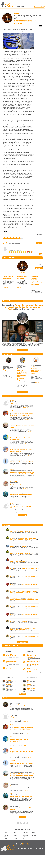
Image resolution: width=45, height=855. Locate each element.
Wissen (6, 836)
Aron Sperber (12, 458)
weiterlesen (5, 287)
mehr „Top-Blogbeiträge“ (22, 391)
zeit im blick (8, 680)
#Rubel (20, 448)
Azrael (36, 363)
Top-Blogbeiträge (7, 354)
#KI (14, 412)
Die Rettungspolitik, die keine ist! (22, 277)
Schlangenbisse (13, 403)
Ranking (29, 850)
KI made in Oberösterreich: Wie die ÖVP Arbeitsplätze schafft (20, 438)
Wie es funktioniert (22, 848)
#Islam (14, 460)
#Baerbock (15, 493)
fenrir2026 (8, 667)
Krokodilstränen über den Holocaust (11, 662)
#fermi (16, 412)
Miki (11, 628)
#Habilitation (15, 482)
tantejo (11, 530)
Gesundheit (25, 835)
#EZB (33, 20)
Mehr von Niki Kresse (9, 257)
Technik (6, 835)
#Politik (32, 274)
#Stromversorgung (28, 470)
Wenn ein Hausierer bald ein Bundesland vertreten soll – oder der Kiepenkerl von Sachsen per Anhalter (23, 307)
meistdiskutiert (30, 651)
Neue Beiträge (7, 396)
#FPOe (16, 424)
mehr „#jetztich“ (22, 816)
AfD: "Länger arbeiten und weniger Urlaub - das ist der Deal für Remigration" (36, 370)
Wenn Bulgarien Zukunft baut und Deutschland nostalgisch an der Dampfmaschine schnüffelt (22, 473)
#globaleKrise (19, 367)
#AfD (40, 365)
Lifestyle (15, 838)
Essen (15, 836)
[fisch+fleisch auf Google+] (27, 823)
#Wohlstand (20, 504)
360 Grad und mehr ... (15, 484)
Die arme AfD (24, 546)
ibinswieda (12, 400)
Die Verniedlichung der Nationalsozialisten (31, 656)
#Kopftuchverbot (19, 460)
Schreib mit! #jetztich (39, 6)
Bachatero (12, 568)
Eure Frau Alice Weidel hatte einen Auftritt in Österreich (21, 808)
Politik (5, 832)
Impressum (29, 847)
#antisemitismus (6, 368)
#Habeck (19, 493)
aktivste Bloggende (9, 677)
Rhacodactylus (12, 422)
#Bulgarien (22, 470)
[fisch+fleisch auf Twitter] (21, 823)
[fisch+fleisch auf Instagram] (24, 823)
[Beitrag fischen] (39, 243)
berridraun (12, 576)
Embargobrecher (9, 654)
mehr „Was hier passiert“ (22, 642)
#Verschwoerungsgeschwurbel (9, 367)
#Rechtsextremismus (22, 424)
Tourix (28, 654)
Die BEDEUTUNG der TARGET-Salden (8, 277)
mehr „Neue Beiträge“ (22, 515)
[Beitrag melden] (39, 235)
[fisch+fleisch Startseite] (22, 4)
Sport (33, 832)
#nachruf (18, 703)
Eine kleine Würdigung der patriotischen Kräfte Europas (22, 426)
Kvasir (11, 491)
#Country (15, 703)
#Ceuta (7, 366)
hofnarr (11, 446)
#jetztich (5, 697)
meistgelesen (8, 651)
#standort (38, 274)
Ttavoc (11, 434)
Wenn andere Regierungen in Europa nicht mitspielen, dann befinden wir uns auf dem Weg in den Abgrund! (36, 281)
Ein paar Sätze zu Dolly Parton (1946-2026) (21, 705)
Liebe (5, 833)
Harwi (29, 318)
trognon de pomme (13, 481)
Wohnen (25, 836)
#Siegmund (25, 309)
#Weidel (14, 448)
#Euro (28, 20)
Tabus (15, 833)
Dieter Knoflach (22, 363)
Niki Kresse (16, 13)
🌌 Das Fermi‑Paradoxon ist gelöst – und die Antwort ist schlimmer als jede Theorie (21, 414)
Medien (33, 833)
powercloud (12, 469)
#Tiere (11, 401)
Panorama (25, 832)
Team (19, 850)
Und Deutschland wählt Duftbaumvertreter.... (21, 495)
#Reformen (33, 275)
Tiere (24, 838)
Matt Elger (12, 546)
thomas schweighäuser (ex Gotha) (8, 364)
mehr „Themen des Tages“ (22, 349)
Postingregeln (39, 847)
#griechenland (6, 275)
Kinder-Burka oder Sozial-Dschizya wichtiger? (21, 462)
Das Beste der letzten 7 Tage (10, 645)
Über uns (20, 847)
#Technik (11, 412)
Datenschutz (29, 848)
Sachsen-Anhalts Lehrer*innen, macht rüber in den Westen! (33, 663)
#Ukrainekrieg (23, 365)
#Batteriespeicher (16, 470)
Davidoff (7, 660)
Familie (15, 835)
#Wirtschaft (19, 20)
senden (40, 254)
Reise (15, 832)
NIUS (7, 688)
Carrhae (11, 503)
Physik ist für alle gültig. (11, 656)
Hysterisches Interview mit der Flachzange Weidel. (21, 507)
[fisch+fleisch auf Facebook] (18, 823)
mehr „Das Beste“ (22, 693)
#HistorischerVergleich (21, 366)
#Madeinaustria (19, 436)
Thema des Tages (7, 301)
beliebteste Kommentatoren (32, 677)
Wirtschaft (25, 833)
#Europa (18, 23)
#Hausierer (33, 309)
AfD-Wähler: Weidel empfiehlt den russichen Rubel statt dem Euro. (21, 450)
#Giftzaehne (14, 401)
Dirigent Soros (6, 370)
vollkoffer (11, 410)
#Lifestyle (17, 309)
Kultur (5, 838)
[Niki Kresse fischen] (39, 268)
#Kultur (11, 703)
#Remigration (36, 365)
